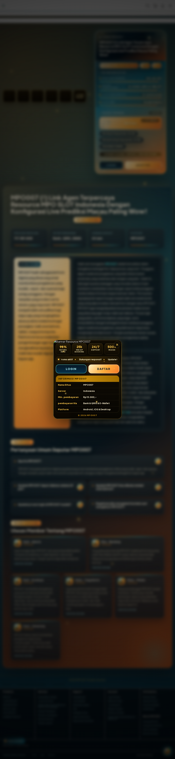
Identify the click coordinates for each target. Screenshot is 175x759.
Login (71, 369)
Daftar (104, 369)
